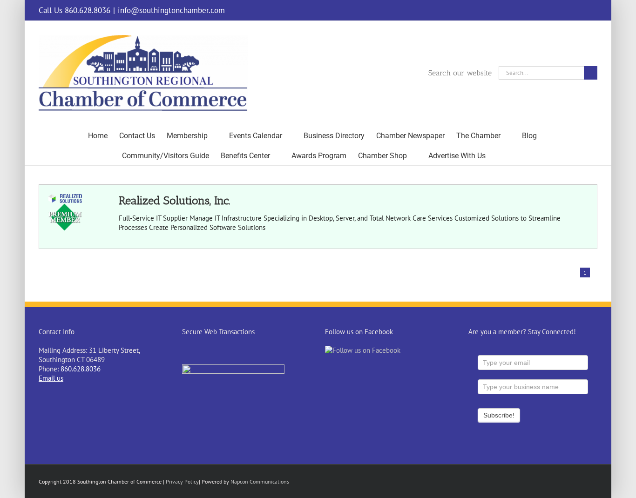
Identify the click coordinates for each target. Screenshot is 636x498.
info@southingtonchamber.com (171, 10)
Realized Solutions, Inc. (174, 200)
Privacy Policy (182, 481)
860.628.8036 (81, 368)
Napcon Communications (259, 481)
